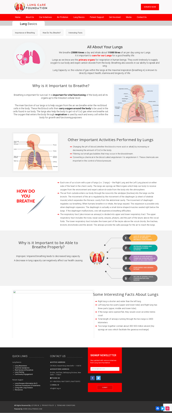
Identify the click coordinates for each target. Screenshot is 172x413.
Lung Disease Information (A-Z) (26, 383)
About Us (30, 17)
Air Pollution (62, 17)
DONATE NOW (150, 7)
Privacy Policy (48, 405)
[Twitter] (163, 408)
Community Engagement (24, 374)
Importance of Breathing (25, 32)
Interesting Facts (75, 32)
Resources (19, 390)
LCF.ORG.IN (35, 405)
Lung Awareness (21, 366)
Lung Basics (78, 17)
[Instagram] (167, 408)
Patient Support (97, 17)
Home (17, 17)
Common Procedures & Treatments (27, 385)
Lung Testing (19, 372)
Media (129, 17)
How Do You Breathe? (52, 32)
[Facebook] (158, 408)
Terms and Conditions (66, 405)
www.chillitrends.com (32, 409)
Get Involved (115, 17)
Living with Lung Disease (24, 388)
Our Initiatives (45, 17)
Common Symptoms (22, 368)
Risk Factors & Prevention (24, 370)
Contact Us (142, 17)
